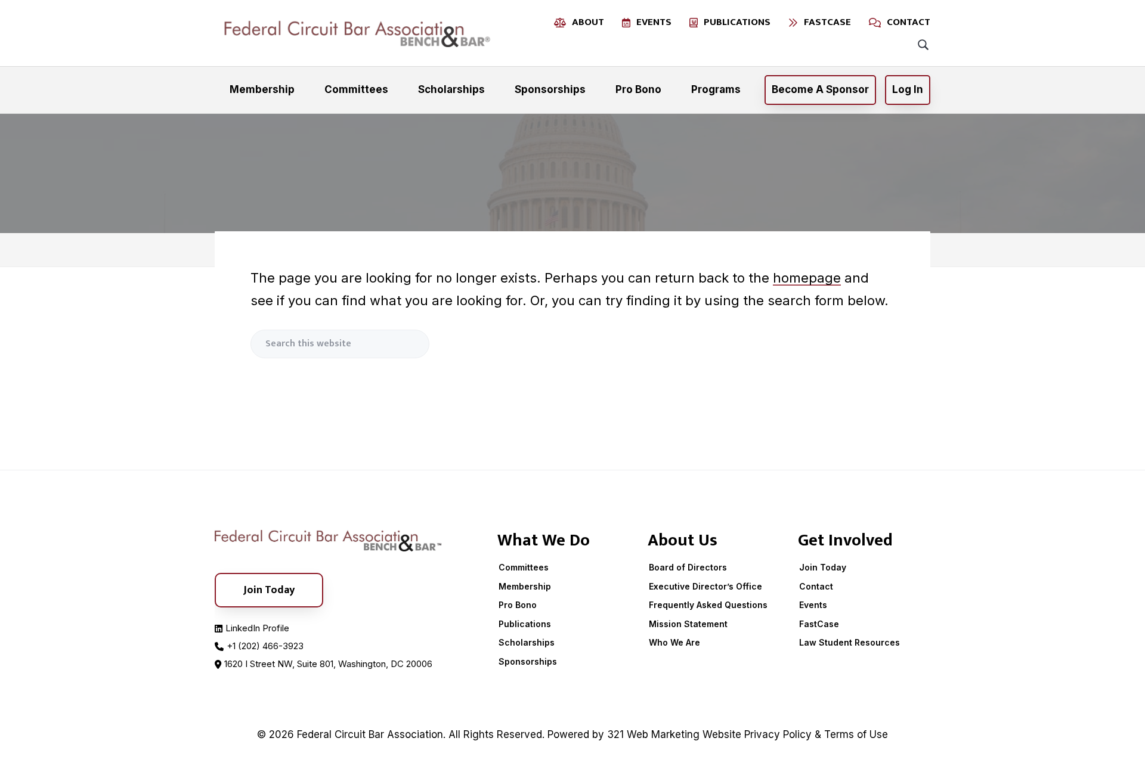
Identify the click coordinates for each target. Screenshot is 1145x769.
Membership (525, 586)
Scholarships (527, 642)
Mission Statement (688, 624)
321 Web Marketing (653, 734)
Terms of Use (856, 734)
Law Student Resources (849, 642)
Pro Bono (518, 605)
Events (813, 605)
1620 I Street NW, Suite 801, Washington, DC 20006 (328, 663)
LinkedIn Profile (257, 628)
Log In (907, 89)
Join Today (822, 567)
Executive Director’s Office (705, 586)
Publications (525, 624)
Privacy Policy (778, 734)
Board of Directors (688, 567)
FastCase (819, 624)
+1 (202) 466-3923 (265, 646)
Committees (524, 567)
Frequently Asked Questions (708, 605)
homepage (807, 278)
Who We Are (674, 642)
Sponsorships (528, 661)
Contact (816, 586)
